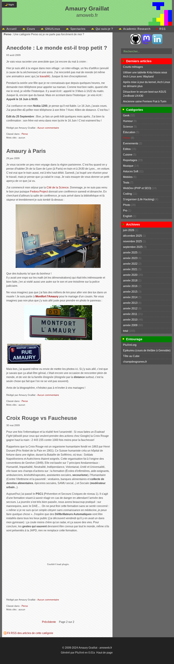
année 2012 (130, 308)
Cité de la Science (58, 187)
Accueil (11, 28)
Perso (25, 133)
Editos (127, 149)
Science (128, 126)
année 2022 (130, 263)
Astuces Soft (130, 171)
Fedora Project (39, 191)
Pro (125, 210)
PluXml (79, 652)
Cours (31, 28)
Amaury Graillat (87, 8)
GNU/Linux (52, 28)
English (127, 216)
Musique (128, 165)
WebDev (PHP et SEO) (137, 188)
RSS (162, 28)
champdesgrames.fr (135, 361)
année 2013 (130, 302)
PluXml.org (129, 344)
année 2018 (130, 280)
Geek (126, 115)
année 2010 (130, 319)
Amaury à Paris (26, 151)
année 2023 (130, 258)
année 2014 (130, 297)
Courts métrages (133, 66)
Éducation (129, 132)
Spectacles (77, 28)
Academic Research (137, 28)
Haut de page (104, 652)
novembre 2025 (132, 241)
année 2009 (130, 325)
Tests (126, 182)
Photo (126, 204)
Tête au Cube (131, 356)
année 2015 (130, 291)
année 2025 (130, 252)
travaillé (44, 76)
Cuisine (127, 154)
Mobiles (128, 177)
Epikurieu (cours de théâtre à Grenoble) (146, 350)
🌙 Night (9, 4)
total (126, 330)
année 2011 (130, 314)
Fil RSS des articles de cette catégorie (30, 633)
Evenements (130, 143)
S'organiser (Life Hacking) (138, 199)
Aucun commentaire (48, 127)
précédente (49, 621)
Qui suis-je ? (104, 28)
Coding (127, 193)
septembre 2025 (133, 247)
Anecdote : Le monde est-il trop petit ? (56, 48)
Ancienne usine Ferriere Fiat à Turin (144, 101)
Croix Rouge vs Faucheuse (41, 418)
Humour (128, 121)
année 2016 (130, 286)
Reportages (130, 160)
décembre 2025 (132, 235)
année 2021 (130, 269)
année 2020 (130, 274)
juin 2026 (128, 230)
